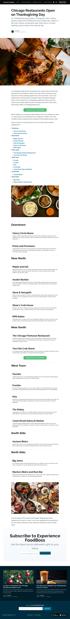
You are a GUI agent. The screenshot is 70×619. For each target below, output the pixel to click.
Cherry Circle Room (20, 131)
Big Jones (17, 180)
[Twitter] (56, 2)
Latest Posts (30, 614)
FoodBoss (17, 30)
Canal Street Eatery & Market (23, 169)
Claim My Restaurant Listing (50, 2)
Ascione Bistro (18, 174)
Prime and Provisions (20, 133)
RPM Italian (17, 147)
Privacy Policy (37, 614)
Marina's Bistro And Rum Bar (23, 182)
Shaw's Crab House (20, 145)
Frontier (16, 162)
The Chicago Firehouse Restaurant (25, 153)
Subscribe (62, 2)
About (17, 2)
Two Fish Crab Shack (20, 155)
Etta (15, 165)
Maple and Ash (18, 138)
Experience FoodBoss (8, 2)
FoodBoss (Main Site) (26, 2)
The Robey (17, 167)
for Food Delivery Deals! (35, 605)
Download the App (37, 2)
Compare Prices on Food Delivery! (35, 110)
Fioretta (16, 160)
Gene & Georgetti (19, 143)
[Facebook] (53, 2)
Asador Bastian (18, 141)
